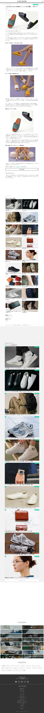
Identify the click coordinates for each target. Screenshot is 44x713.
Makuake (18, 166)
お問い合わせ (22, 699)
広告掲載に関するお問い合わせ (22, 700)
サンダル (7, 10)
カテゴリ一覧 (22, 691)
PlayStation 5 (9, 670)
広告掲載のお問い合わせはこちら (10, 343)
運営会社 (22, 708)
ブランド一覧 (22, 694)
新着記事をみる (22, 688)
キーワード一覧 (22, 693)
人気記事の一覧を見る (22, 580)
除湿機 (24, 670)
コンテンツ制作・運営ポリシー (22, 697)
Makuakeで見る (22, 169)
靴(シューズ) (10, 10)
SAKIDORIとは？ (22, 696)
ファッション (36, 4)
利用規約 (22, 705)
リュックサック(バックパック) (17, 670)
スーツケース (4, 670)
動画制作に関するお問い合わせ (22, 702)
